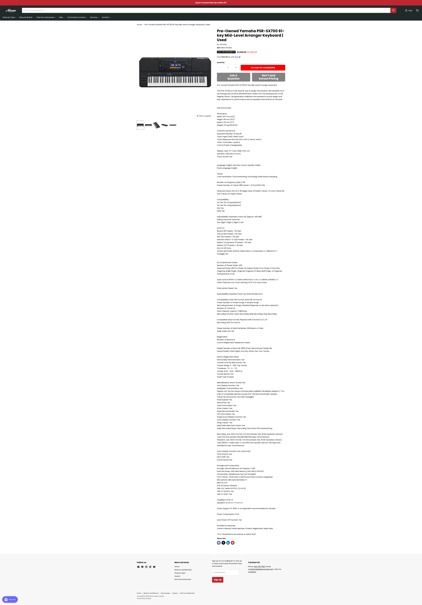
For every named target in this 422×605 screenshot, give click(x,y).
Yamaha (223, 44)
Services (94, 17)
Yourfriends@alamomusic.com (260, 569)
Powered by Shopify (144, 598)
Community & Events (76, 17)
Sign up (218, 579)
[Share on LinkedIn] (228, 543)
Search (177, 576)
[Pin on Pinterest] (233, 543)
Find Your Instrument (45, 17)
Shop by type (180, 573)
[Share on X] (223, 543)
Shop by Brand (25, 17)
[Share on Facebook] (219, 543)
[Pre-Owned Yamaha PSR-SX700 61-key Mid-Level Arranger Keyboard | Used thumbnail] (140, 125)
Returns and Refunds (183, 570)
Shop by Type (9, 17)
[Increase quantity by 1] (236, 68)
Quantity (221, 62)
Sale (61, 17)
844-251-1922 (259, 566)
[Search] (393, 10)
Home (139, 25)
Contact (106, 17)
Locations (252, 572)
